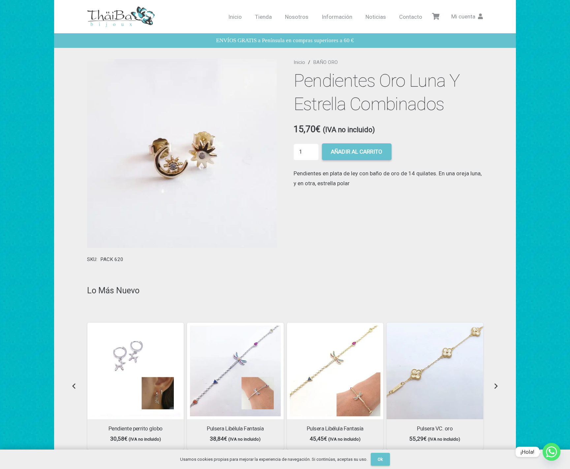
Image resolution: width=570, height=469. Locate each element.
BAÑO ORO (325, 62)
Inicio (299, 62)
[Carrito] (436, 16)
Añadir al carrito (356, 151)
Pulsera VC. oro (435, 428)
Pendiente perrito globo (136, 428)
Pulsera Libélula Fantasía (235, 428)
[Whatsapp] (551, 452)
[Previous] (74, 386)
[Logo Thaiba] (121, 17)
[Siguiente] (496, 386)
